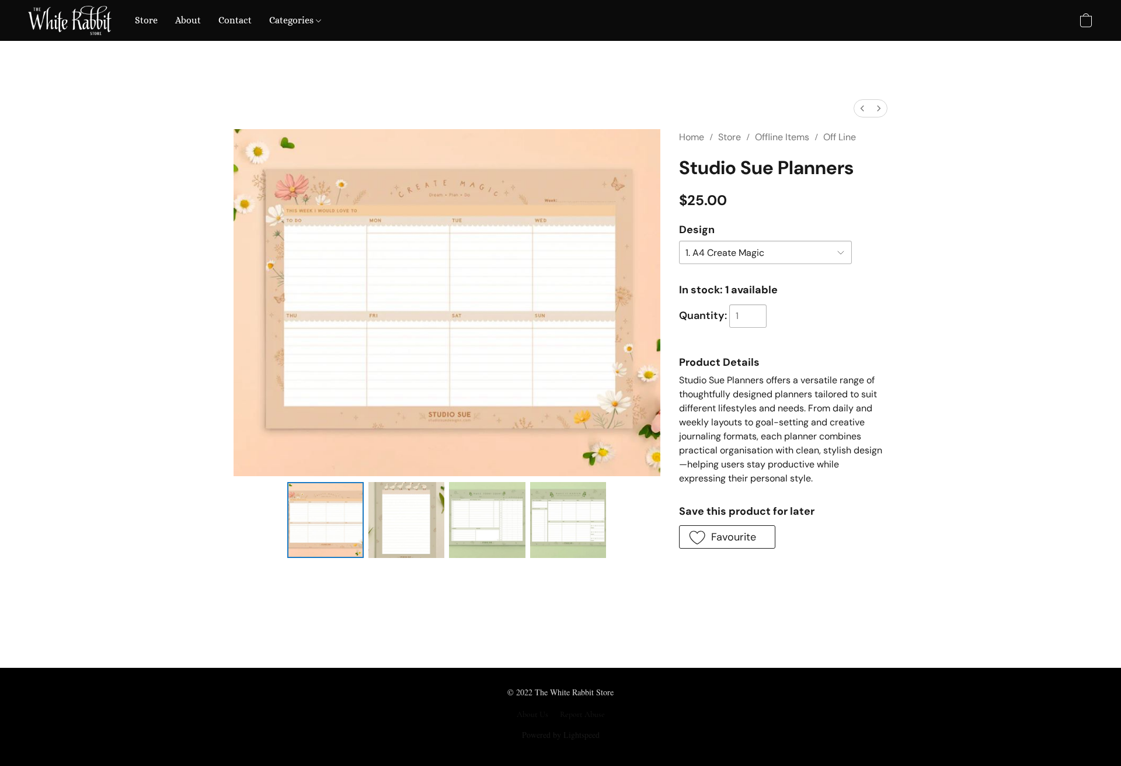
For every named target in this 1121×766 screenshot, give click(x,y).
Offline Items (782, 137)
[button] (70, 20)
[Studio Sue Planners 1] (406, 520)
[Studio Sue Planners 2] (487, 520)
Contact (235, 20)
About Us (532, 714)
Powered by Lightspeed (561, 734)
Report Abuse (582, 714)
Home (691, 137)
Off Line (839, 137)
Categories (292, 20)
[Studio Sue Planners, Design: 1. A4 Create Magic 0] (325, 520)
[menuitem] (862, 108)
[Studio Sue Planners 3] (568, 520)
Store (146, 20)
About (188, 20)
